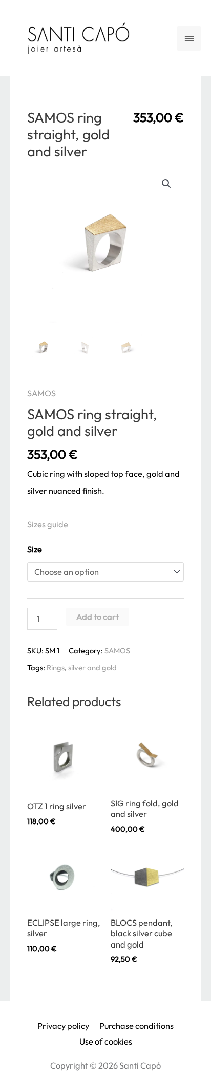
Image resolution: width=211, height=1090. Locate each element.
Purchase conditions (136, 1026)
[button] (166, 184)
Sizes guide (47, 524)
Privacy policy (63, 1026)
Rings (56, 667)
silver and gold (92, 667)
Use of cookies (105, 1041)
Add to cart (97, 617)
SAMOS (41, 393)
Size (34, 549)
